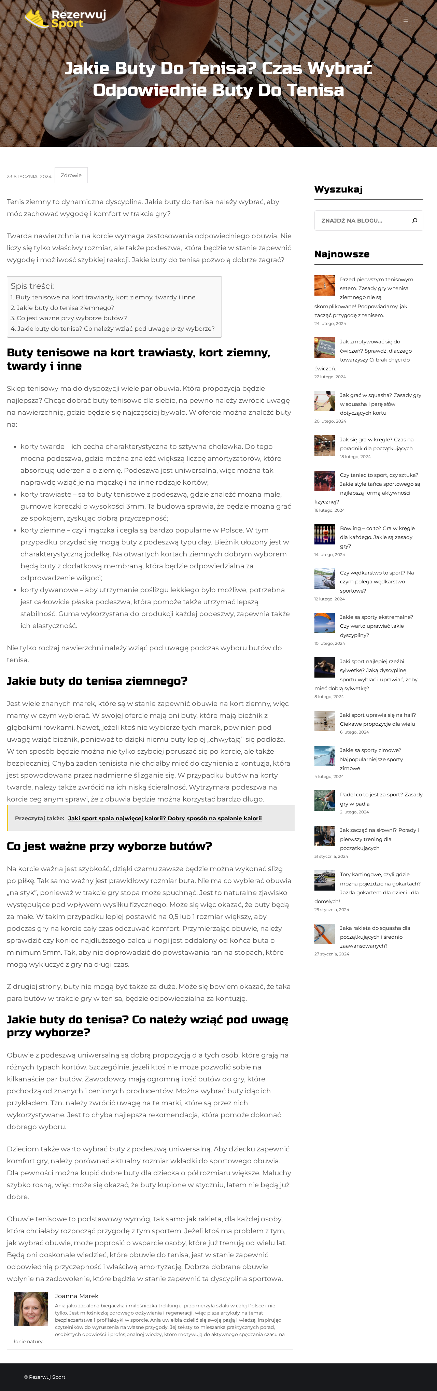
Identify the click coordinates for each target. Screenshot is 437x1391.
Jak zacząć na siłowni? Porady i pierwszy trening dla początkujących (379, 839)
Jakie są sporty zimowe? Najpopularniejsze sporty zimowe (371, 759)
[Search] (415, 220)
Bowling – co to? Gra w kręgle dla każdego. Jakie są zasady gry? (377, 537)
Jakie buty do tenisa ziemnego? (65, 308)
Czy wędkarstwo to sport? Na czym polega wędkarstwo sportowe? (377, 581)
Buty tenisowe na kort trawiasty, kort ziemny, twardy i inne (106, 297)
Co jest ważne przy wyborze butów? (72, 318)
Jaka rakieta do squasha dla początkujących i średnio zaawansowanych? (375, 937)
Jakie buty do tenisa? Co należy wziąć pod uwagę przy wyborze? (116, 328)
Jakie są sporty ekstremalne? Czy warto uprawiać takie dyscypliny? (376, 626)
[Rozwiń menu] (406, 19)
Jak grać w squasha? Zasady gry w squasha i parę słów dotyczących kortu (380, 404)
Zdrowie (71, 175)
